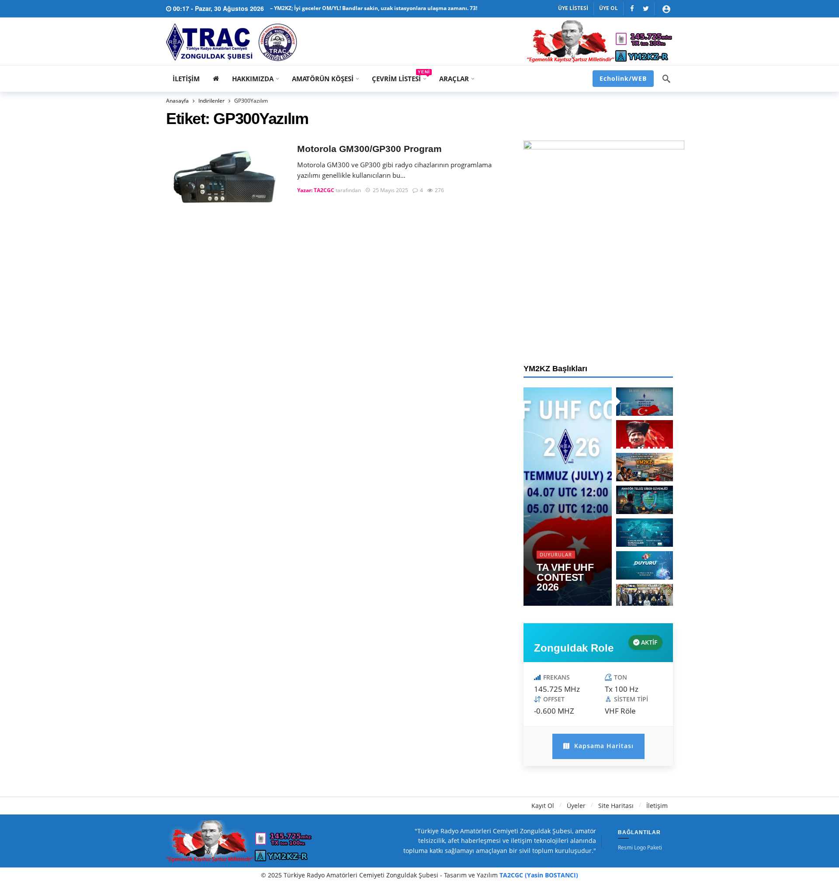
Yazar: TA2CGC (315, 190)
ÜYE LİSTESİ (573, 8)
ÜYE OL (608, 8)
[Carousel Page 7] (644, 598)
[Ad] (604, 242)
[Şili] (632, 8)
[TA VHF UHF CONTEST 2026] (568, 496)
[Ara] (666, 78)
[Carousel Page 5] (644, 532)
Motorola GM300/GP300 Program (369, 149)
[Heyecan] (645, 8)
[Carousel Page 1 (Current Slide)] (644, 401)
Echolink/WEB (623, 78)
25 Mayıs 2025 (390, 190)
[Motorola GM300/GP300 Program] (225, 177)
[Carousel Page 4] (644, 500)
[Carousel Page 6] (644, 565)
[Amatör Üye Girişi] (666, 8)
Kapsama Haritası (603, 746)
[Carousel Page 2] (644, 434)
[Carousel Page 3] (644, 467)
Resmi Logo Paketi (640, 847)
